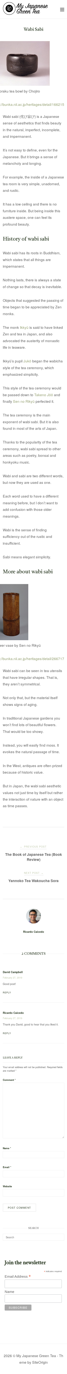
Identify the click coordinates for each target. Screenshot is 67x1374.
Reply (7, 992)
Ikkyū (24, 327)
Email (7, 1167)
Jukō (27, 360)
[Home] (25, 13)
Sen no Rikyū (24, 401)
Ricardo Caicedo (33, 932)
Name (7, 1148)
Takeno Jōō (43, 394)
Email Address (18, 1276)
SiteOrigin (40, 1362)
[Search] (60, 1235)
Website (7, 1186)
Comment (9, 1080)
